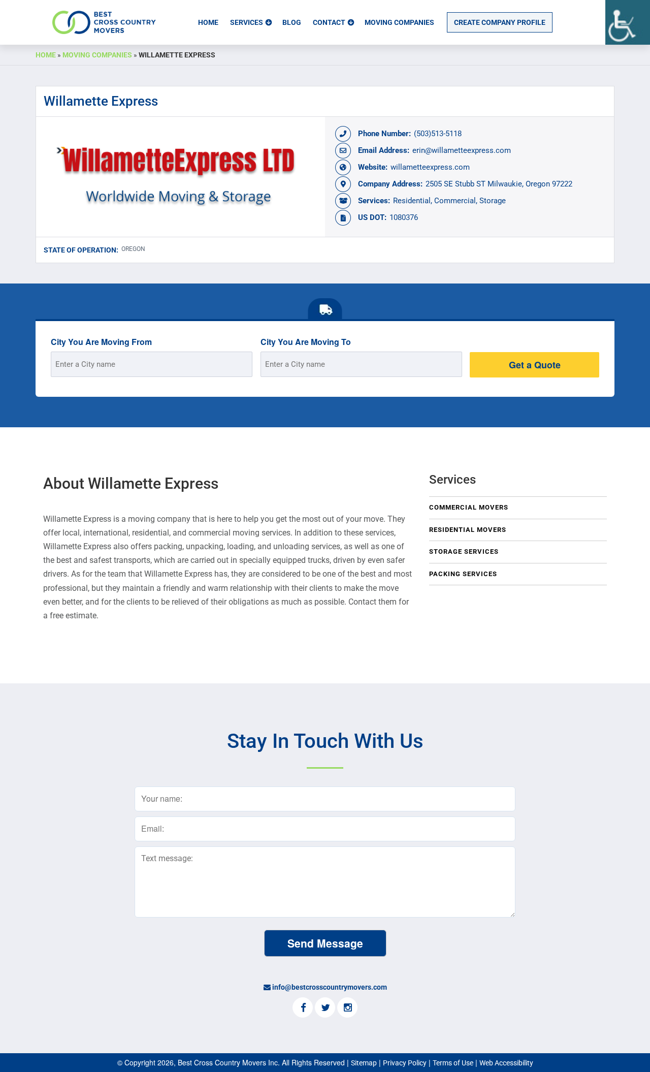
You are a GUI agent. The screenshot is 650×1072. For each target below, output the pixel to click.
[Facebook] (302, 1008)
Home (208, 22)
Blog (291, 22)
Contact (329, 22)
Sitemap (364, 1063)
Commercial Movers (468, 507)
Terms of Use (453, 1063)
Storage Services (464, 551)
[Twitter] (325, 1008)
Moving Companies (399, 22)
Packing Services (463, 574)
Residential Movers (467, 529)
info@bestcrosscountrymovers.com (329, 987)
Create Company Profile (499, 22)
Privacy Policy (405, 1063)
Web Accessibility (506, 1063)
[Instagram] (347, 1008)
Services (246, 22)
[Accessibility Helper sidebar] (627, 22)
